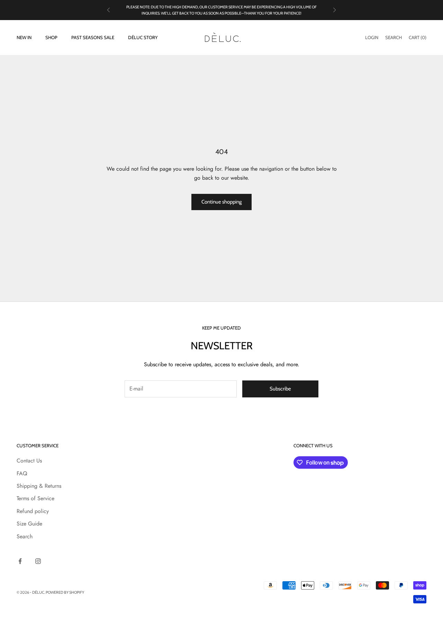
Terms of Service (35, 498)
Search (25, 536)
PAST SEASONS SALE (92, 38)
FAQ (22, 473)
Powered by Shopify (65, 592)
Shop (51, 38)
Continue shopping (221, 202)
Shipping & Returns (39, 486)
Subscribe (280, 389)
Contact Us (29, 461)
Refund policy (33, 511)
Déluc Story (142, 38)
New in (24, 38)
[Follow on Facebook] (20, 561)
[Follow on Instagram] (38, 561)
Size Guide (29, 524)
